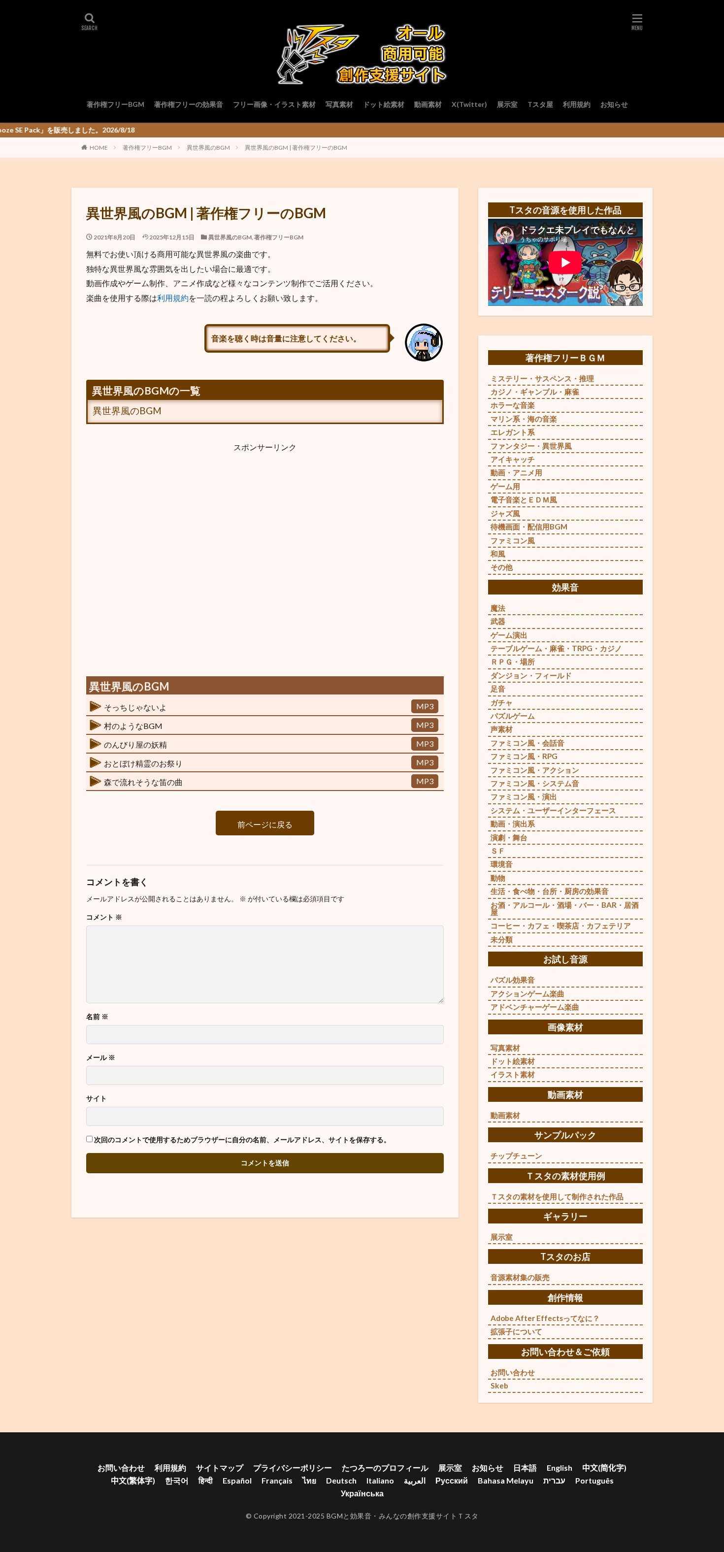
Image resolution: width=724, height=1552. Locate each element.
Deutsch (341, 1480)
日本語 (525, 1467)
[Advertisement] (265, 557)
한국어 (177, 1480)
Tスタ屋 (540, 104)
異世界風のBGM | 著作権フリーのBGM (296, 147)
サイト (96, 1098)
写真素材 (339, 104)
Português (594, 1480)
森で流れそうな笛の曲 (143, 782)
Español (237, 1480)
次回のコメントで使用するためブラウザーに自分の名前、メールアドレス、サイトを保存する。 (242, 1139)
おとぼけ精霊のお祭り (143, 763)
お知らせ (614, 104)
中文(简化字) (604, 1467)
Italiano (380, 1480)
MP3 (424, 706)
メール (100, 1057)
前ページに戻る (265, 824)
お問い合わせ (121, 1467)
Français (277, 1480)
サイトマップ (219, 1467)
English (559, 1467)
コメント (104, 917)
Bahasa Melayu (505, 1480)
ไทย (309, 1480)
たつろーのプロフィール (385, 1467)
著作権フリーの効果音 (188, 104)
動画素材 (428, 104)
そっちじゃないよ (135, 707)
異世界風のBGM (208, 147)
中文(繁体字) (133, 1480)
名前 (97, 1016)
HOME (99, 147)
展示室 (507, 104)
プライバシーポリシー (292, 1467)
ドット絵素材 (383, 104)
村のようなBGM (133, 725)
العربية (415, 1480)
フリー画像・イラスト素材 (274, 104)
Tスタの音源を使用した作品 (565, 209)
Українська (362, 1493)
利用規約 (577, 104)
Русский (451, 1480)
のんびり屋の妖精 (135, 744)
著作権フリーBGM (115, 104)
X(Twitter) (469, 104)
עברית (554, 1480)
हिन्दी (205, 1480)
